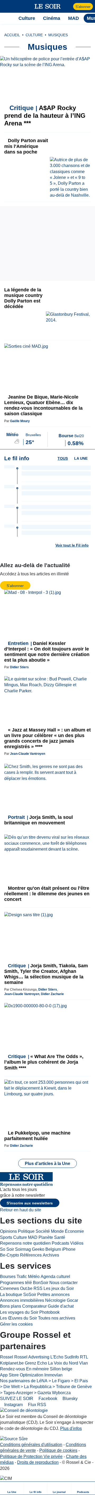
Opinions (8, 1231)
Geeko (38, 1249)
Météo (34, 1276)
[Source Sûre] (14, 1439)
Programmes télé (16, 1282)
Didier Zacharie (52, 994)
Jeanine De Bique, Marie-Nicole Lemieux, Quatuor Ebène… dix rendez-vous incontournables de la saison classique (43, 405)
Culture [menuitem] (26, 18)
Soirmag (23, 1249)
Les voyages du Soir (19, 1312)
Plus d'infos (71, 1428)
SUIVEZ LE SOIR (16, 1398)
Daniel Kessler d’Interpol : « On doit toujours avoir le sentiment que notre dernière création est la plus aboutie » (46, 652)
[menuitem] (12, 1488)
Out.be (26, 1288)
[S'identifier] (68, 6)
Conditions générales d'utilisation (31, 1444)
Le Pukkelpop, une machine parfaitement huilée (37, 1135)
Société (43, 1231)
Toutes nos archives (56, 1318)
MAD (32, 1237)
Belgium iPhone (60, 1249)
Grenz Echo (36, 1363)
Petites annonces (53, 1294)
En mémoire (37, 1369)
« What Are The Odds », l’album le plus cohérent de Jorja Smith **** (43, 1062)
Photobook (49, 1312)
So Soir (7, 1249)
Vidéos (76, 1243)
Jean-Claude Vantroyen (27, 754)
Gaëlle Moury (20, 421)
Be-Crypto (9, 1255)
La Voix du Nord (63, 1363)
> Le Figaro (59, 1381)
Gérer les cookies (16, 1324)
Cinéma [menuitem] (51, 18)
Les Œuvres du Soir (18, 1318)
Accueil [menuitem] (12, 35)
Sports (6, 1237)
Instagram (13, 1404)
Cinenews (9, 1288)
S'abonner (83, 7)
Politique (26, 1231)
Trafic (22, 1276)
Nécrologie (55, 1300)
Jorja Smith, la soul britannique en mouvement (38, 820)
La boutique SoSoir (18, 1294)
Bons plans (10, 1306)
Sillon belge (61, 1369)
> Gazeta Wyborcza (52, 1392)
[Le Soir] (47, 6)
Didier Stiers (19, 667)
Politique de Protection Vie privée (31, 1456)
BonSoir (40, 1282)
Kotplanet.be (12, 1363)
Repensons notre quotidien (25, 1243)
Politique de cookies (58, 1450)
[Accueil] (6, 18)
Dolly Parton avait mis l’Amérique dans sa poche (26, 146)
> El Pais (79, 1381)
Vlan (83, 1363)
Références (31, 1255)
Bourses (8, 1276)
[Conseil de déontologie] (24, 1411)
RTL (84, 1357)
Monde (57, 1231)
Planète (46, 1237)
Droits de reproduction (38, 1462)
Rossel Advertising (31, 1357)
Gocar (72, 1300)
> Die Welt (10, 1386)
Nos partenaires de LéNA (24, 1381)
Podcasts (60, 1243)
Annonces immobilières (22, 1300)
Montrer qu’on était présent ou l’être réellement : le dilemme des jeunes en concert (46, 894)
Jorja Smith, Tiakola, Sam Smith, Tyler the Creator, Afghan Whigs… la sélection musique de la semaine (46, 974)
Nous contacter (63, 1282)
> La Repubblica (36, 1386)
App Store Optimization (21, 1375)
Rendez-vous (12, 1369)
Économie (74, 1231)
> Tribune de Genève (72, 1386)
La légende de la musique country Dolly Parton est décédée (23, 298)
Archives (51, 1255)
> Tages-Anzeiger (16, 1392)
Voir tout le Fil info (72, 545)
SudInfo (71, 1357)
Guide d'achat (61, 1306)
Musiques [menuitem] (58, 35)
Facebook (47, 1398)
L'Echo (56, 1357)
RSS (38, 1288)
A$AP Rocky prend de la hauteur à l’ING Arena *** (45, 115)
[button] (7, 6)
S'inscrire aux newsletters (30, 1203)
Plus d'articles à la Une (47, 1163)
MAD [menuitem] (73, 18)
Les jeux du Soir (59, 1288)
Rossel (6, 1357)
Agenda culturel (55, 1276)
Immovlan (53, 1375)
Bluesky (69, 1398)
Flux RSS (36, 1404)
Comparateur (34, 1306)
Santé (59, 1237)
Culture (20, 1237)
